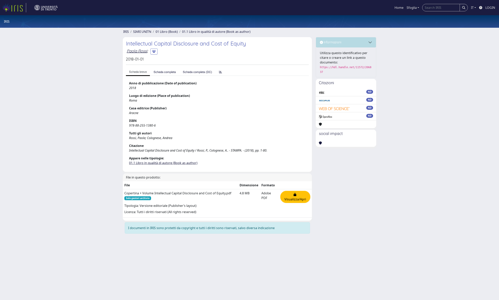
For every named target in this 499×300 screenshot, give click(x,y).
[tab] (220, 72)
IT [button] (472, 7)
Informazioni (332, 42)
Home (399, 7)
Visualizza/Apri (295, 196)
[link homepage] (14, 7)
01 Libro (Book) (167, 31)
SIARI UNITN (142, 31)
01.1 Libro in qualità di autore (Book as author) (216, 31)
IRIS (126, 31)
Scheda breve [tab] (138, 72)
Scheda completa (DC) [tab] (197, 72)
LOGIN (490, 7)
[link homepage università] (46, 7)
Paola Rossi (137, 50)
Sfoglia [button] (412, 7)
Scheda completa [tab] (165, 72)
